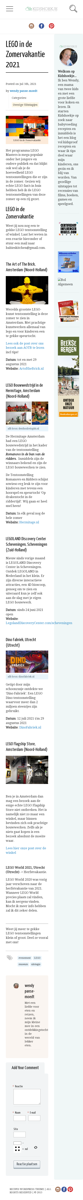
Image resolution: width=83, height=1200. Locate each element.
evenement (25, 958)
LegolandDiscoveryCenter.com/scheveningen (39, 623)
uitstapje (35, 964)
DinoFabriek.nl (30, 727)
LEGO (37, 958)
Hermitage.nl (29, 522)
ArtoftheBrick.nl (31, 368)
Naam (17, 1112)
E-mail (32, 1112)
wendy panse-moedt (23, 90)
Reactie (18, 1086)
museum (23, 964)
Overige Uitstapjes (25, 104)
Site (16, 1129)
